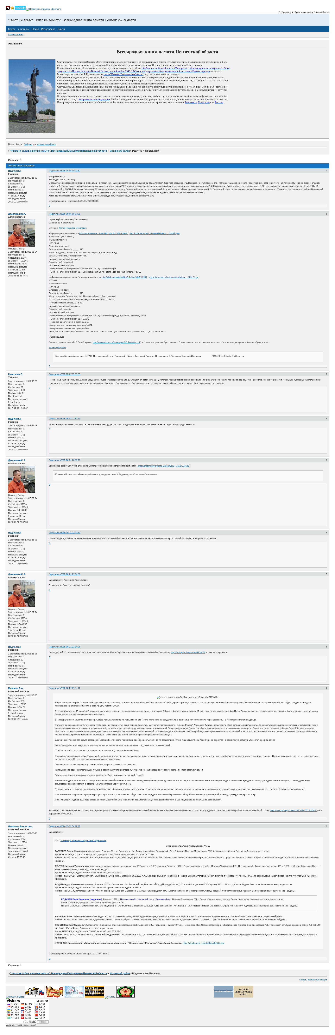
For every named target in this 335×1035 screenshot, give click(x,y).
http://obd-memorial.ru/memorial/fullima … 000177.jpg (173, 277)
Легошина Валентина (20, 826)
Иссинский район (120, 150)
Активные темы (15, 34)
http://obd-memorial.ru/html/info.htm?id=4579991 (124, 277)
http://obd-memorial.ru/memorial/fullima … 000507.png (155, 233)
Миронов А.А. (15, 688)
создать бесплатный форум (313, 980)
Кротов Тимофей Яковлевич (73, 228)
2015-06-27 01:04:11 (70, 688)
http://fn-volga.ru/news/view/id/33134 (188, 652)
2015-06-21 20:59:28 (70, 460)
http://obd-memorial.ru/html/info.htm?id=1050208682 (103, 233)
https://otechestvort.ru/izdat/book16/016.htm (203, 943)
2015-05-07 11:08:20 (70, 374)
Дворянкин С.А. (17, 214)
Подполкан (14, 170)
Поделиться (55, 170)
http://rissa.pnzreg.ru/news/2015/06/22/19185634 (293, 810)
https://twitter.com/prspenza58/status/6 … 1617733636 (163, 466)
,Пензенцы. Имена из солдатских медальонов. (83, 840)
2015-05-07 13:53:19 (70, 418)
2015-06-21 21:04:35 (70, 574)
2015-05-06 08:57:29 (70, 214)
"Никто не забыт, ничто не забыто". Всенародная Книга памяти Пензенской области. (58, 150)
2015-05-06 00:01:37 (70, 170)
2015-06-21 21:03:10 (70, 532)
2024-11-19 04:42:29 (70, 826)
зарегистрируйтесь (46, 144)
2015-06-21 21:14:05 (70, 647)
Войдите (28, 144)
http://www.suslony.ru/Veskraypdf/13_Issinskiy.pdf (116, 342)
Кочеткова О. (15, 374)
